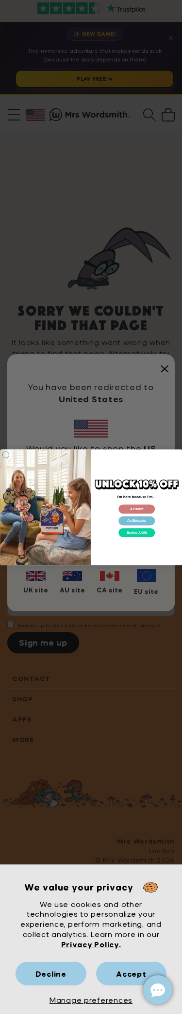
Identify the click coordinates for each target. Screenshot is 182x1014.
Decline (50, 973)
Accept (131, 973)
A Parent (136, 509)
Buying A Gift (136, 532)
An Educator (136, 521)
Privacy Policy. (91, 944)
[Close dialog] (5, 454)
